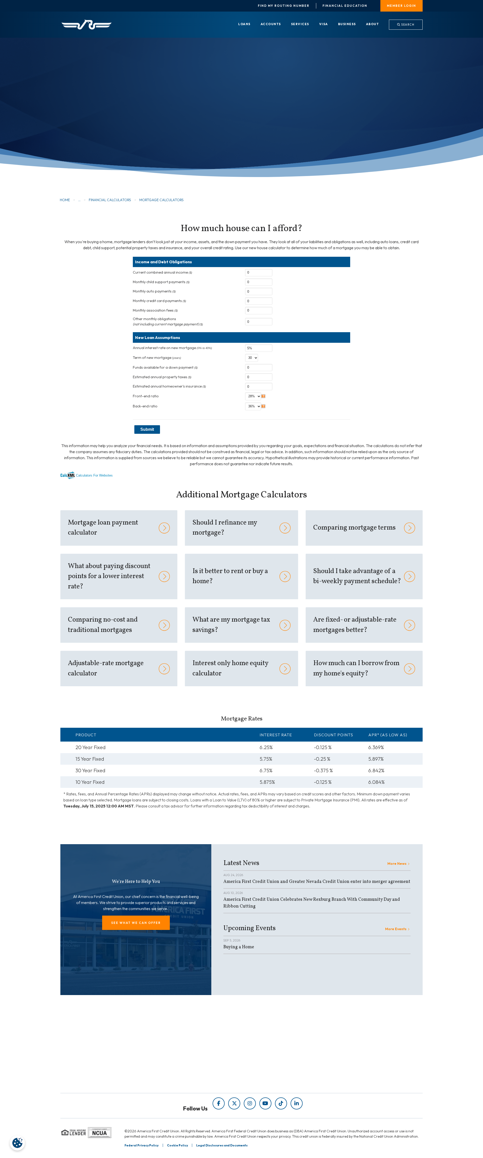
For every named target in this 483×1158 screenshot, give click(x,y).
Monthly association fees (155, 310)
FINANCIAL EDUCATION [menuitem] (180, 1048)
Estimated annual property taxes (162, 377)
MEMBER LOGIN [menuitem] (401, 6)
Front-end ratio (146, 396)
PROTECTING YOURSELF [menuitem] (181, 1055)
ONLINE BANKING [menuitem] (267, 1069)
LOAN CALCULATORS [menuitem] (178, 1069)
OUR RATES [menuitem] (262, 1048)
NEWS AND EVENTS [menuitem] (176, 1062)
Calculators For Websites (94, 475)
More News (397, 863)
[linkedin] (297, 1103)
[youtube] (265, 1103)
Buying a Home (238, 947)
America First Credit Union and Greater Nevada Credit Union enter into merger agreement (316, 882)
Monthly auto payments (154, 291)
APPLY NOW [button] (95, 123)
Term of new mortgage (157, 357)
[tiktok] (281, 1103)
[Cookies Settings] (17, 1142)
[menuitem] (244, 24)
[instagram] (250, 1103)
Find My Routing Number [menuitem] (283, 6)
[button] (136, 923)
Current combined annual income (162, 272)
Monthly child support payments (161, 282)
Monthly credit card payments (159, 300)
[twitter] (234, 1103)
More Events (396, 929)
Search (407, 24)
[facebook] (219, 1103)
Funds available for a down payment (165, 367)
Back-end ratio (145, 406)
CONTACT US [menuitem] (263, 1077)
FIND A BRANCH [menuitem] (266, 1062)
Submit (147, 429)
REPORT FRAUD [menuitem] (173, 1077)
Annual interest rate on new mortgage (172, 348)
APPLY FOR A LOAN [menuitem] (269, 1055)
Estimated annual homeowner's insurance (169, 386)
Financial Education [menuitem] (345, 6)
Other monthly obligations (168, 322)
